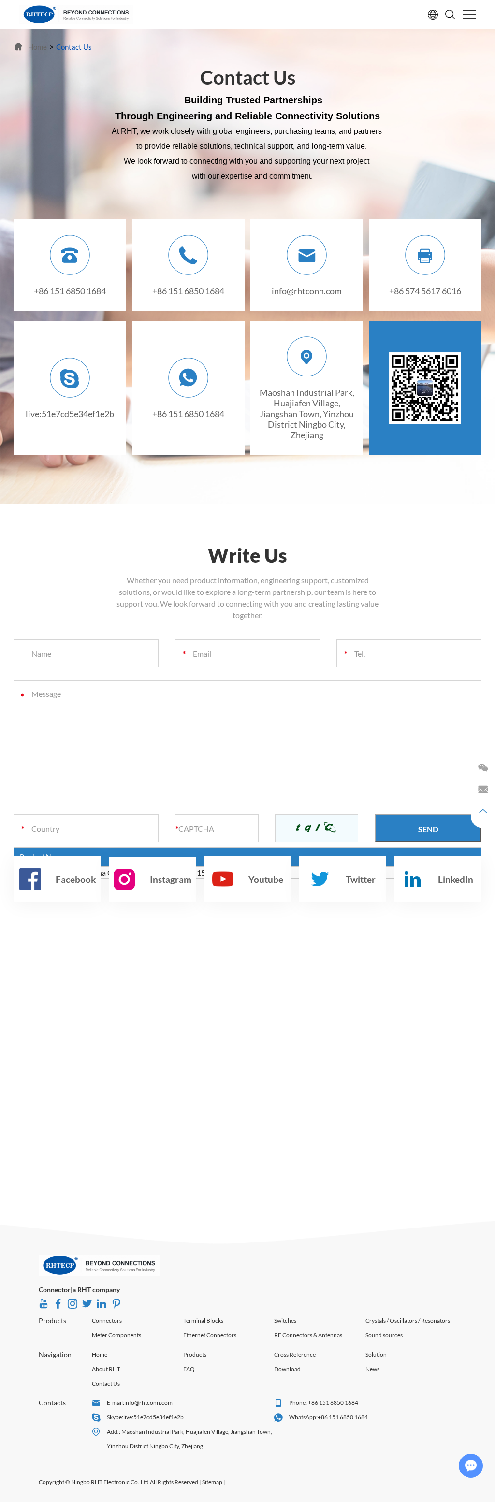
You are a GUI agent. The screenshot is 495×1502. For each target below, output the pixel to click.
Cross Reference (295, 1354)
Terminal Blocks (203, 1320)
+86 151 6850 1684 (188, 413)
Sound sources (384, 1335)
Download (287, 1368)
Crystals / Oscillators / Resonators (407, 1320)
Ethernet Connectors (209, 1335)
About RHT (106, 1368)
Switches (285, 1320)
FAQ (189, 1368)
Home (99, 1354)
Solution (376, 1354)
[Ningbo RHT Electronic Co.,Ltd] (76, 14)
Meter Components (116, 1335)
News (372, 1368)
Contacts (52, 1403)
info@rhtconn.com (307, 291)
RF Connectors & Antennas (308, 1335)
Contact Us (106, 1383)
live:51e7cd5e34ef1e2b (70, 413)
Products (52, 1320)
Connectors (107, 1320)
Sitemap (212, 1482)
